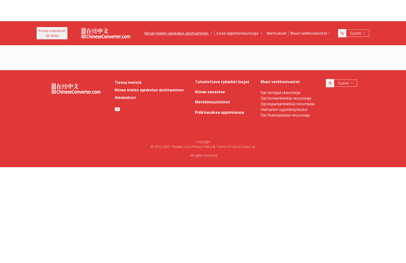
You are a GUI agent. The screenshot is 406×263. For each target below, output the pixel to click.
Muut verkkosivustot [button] (308, 33)
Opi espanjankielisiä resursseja (288, 103)
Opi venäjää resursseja (280, 92)
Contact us (247, 146)
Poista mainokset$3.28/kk (52, 33)
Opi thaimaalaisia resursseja (285, 115)
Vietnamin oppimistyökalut (284, 109)
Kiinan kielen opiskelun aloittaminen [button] (176, 33)
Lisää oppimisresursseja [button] (237, 33)
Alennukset (276, 33)
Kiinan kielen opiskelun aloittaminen (149, 90)
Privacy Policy (202, 146)
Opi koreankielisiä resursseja (286, 98)
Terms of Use (226, 146)
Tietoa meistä (128, 82)
